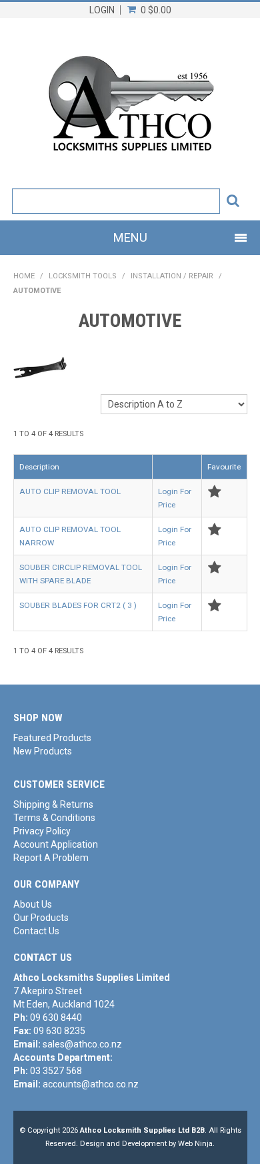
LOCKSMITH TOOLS (83, 276)
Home (24, 276)
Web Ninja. (196, 1143)
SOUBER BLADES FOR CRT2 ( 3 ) (78, 605)
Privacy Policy (42, 831)
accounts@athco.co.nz (91, 1084)
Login (102, 10)
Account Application (55, 844)
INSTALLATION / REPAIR (172, 276)
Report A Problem (51, 857)
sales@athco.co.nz (82, 1044)
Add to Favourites (214, 492)
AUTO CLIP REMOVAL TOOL (70, 491)
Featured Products (52, 737)
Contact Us (36, 931)
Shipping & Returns (53, 804)
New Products (42, 751)
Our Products (41, 917)
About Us (32, 904)
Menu (130, 237)
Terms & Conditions (54, 817)
